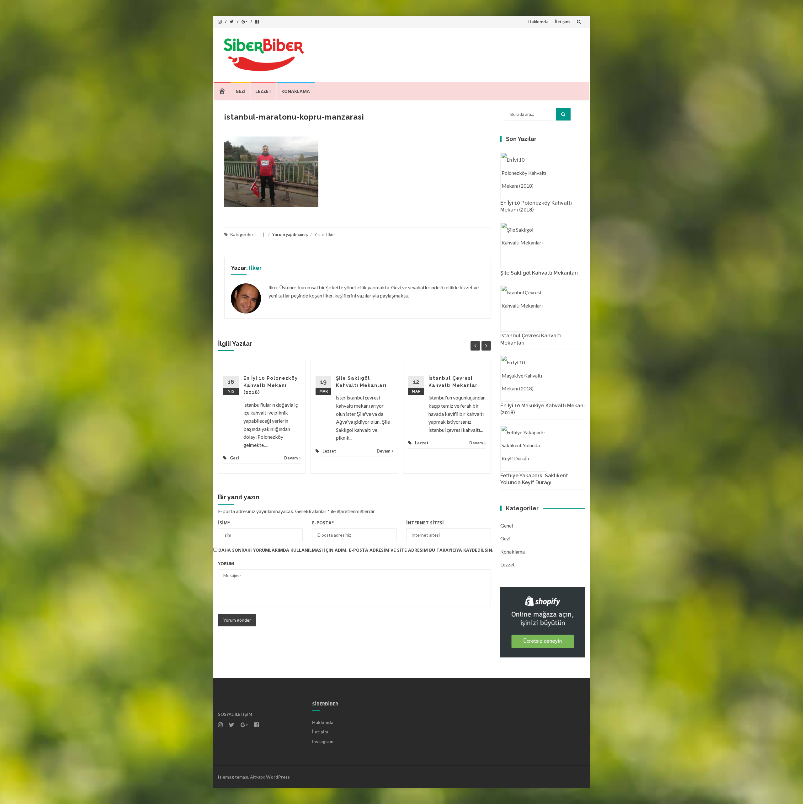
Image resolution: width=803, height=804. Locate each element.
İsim (224, 523)
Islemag (226, 777)
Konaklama (295, 91)
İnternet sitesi (425, 523)
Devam (291, 457)
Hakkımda (538, 21)
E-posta (323, 523)
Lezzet (263, 91)
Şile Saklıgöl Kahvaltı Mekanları (539, 273)
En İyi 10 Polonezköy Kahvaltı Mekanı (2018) (270, 385)
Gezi (241, 91)
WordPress (278, 777)
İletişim (562, 21)
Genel (506, 525)
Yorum (226, 563)
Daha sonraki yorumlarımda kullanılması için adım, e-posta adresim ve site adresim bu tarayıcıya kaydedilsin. (355, 550)
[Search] (563, 114)
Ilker (330, 234)
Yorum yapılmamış (290, 234)
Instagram (322, 741)
